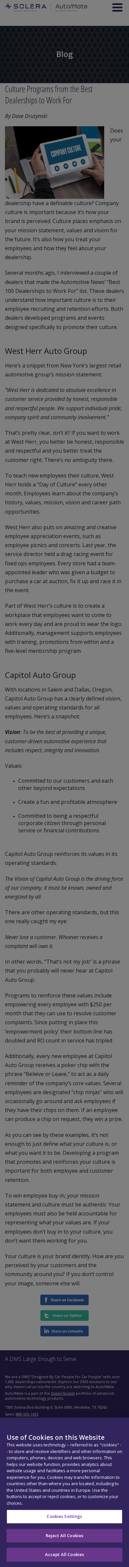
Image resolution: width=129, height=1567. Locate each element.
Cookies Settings (64, 1516)
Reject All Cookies (64, 1536)
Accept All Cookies (64, 1554)
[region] (64, 1492)
